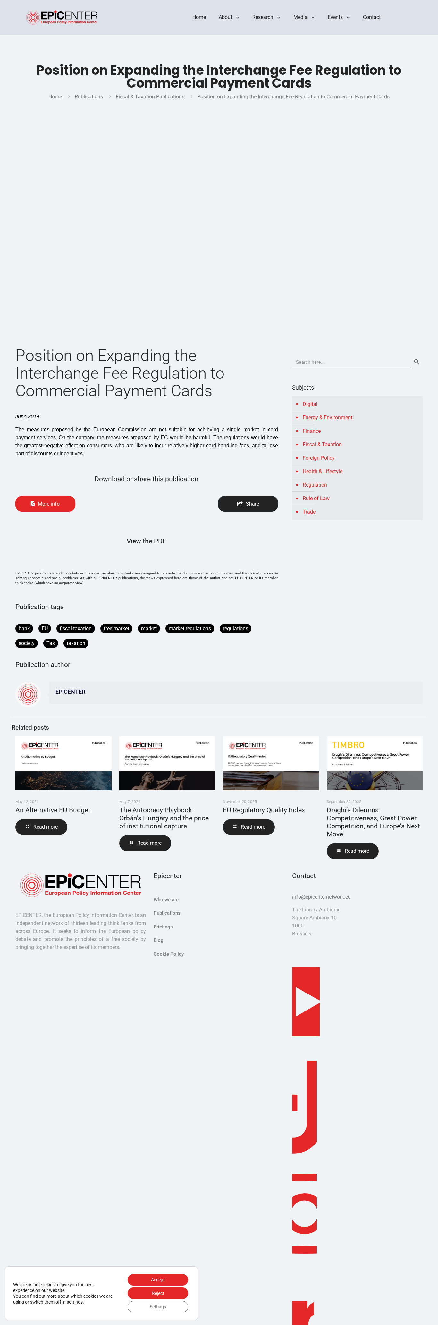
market (149, 628)
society (27, 643)
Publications (89, 97)
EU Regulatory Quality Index (264, 810)
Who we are (166, 899)
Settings (158, 1306)
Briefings (163, 927)
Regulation (315, 485)
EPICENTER (70, 692)
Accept (158, 1279)
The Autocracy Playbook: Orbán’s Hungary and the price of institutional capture (164, 818)
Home (55, 97)
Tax (50, 643)
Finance (312, 431)
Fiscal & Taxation (322, 444)
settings (75, 1301)
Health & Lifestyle (322, 471)
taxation (76, 643)
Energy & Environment (327, 418)
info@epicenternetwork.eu (321, 897)
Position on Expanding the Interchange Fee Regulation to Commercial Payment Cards (293, 97)
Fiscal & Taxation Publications (150, 97)
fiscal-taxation (76, 628)
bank (24, 628)
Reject (158, 1293)
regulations (235, 628)
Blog (159, 940)
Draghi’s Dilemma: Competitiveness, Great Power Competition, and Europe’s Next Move (373, 822)
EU (45, 628)
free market (116, 628)
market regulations (190, 628)
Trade (309, 512)
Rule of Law (316, 498)
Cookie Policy (169, 954)
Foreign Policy (319, 458)
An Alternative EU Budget (52, 810)
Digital (310, 404)
